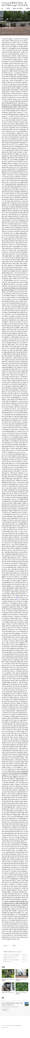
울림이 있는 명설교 (17, 8)
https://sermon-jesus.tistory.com (9, 1006)
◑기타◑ (5, 951)
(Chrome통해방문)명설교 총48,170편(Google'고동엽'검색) (15, 3)
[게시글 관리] (9, 946)
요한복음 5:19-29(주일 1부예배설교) (11, 959)
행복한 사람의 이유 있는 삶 (9, 958)
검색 (24, 3)
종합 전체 (11, 951)
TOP (27, 1026)
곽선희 (8, 8)
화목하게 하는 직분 (7, 961)
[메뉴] (27, 3)
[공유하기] (7, 946)
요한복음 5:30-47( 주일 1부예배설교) (11, 954)
